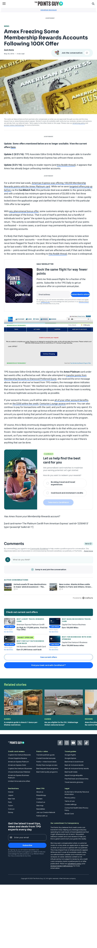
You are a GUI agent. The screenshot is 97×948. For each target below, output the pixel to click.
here (13, 147)
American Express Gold (17, 765)
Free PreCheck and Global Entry (76, 779)
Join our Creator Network (45, 812)
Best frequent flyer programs (47, 768)
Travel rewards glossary (74, 782)
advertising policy (78, 123)
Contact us (40, 802)
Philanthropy (41, 795)
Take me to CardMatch (58, 502)
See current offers (48, 657)
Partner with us (41, 816)
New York (11, 799)
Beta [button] (87, 544)
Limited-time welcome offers (19, 781)
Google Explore (70, 758)
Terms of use (70, 801)
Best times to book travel (74, 762)
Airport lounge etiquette (73, 775)
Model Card (69, 814)
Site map (39, 805)
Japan (10, 795)
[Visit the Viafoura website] (87, 598)
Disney (10, 812)
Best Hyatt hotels (71, 772)
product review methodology (14, 125)
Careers (39, 799)
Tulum (10, 805)
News (6, 26)
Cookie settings (71, 804)
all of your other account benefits (71, 400)
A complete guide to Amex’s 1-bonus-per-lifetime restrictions (21, 723)
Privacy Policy (84, 302)
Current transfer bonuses (45, 758)
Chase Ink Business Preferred (19, 772)
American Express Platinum (18, 762)
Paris (10, 802)
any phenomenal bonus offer (24, 211)
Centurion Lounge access (53, 403)
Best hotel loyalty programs (47, 772)
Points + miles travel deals (46, 762)
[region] (48, 577)
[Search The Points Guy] (93, 3)
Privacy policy (70, 798)
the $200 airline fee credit (26, 403)
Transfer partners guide (45, 755)
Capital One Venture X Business (20, 768)
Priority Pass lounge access (46, 765)
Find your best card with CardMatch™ (48, 665)
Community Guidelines (39, 549)
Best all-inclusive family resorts (77, 768)
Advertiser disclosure (49, 10)
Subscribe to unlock (80, 294)
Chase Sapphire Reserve (17, 758)
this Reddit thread (66, 165)
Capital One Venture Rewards (19, 755)
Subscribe (27, 845)
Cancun (11, 809)
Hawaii (10, 792)
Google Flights (70, 755)
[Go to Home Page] (49, 4)
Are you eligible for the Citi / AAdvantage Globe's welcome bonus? (61, 723)
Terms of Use (45, 302)
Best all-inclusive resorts (74, 765)
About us (39, 792)
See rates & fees (8, 632)
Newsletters (40, 809)
